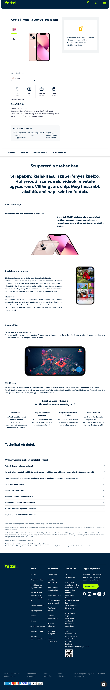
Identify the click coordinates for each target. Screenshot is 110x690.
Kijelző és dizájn (13, 204)
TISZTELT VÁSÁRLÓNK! (70, 576)
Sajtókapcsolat (36, 611)
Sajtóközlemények (37, 605)
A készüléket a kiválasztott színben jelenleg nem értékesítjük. (80, 41)
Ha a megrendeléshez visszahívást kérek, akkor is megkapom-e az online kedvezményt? (41, 478)
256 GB (54, 93)
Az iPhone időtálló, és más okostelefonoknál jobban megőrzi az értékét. (68, 422)
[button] (104, 684)
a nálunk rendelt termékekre (51, 134)
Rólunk (33, 575)
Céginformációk (37, 580)
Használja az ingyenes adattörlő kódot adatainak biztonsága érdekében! (71, 619)
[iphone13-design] (55, 244)
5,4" (17, 93)
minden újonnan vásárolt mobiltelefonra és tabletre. (20, 135)
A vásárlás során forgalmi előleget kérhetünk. (19, 540)
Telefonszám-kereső (53, 609)
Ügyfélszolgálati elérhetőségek (54, 601)
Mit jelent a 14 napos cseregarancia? (20, 502)
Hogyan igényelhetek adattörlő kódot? (21, 515)
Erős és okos (16, 412)
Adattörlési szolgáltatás (52, 632)
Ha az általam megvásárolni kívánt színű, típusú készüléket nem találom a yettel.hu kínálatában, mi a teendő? (50, 472)
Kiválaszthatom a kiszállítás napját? (19, 496)
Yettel (33, 568)
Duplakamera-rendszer (17, 271)
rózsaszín (18, 78)
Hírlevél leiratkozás (52, 624)
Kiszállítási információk (52, 581)
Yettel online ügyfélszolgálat (54, 588)
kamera (41, 95)
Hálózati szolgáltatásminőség (38, 637)
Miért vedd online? (59, 152)
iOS (29, 93)
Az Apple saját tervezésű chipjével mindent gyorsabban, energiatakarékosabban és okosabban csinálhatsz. (16, 422)
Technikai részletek (40, 152)
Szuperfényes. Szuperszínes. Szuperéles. (25, 213)
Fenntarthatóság (93, 412)
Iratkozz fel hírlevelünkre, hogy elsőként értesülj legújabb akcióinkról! (92, 577)
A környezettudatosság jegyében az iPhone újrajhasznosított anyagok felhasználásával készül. (93, 421)
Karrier (33, 621)
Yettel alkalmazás (54, 595)
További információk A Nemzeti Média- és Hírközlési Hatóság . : (72, 638)
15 (29, 95)
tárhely (54, 95)
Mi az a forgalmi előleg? (15, 484)
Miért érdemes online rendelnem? (19, 466)
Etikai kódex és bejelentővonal (36, 586)
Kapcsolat (53, 568)
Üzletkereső (52, 575)
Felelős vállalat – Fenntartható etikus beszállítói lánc (37, 596)
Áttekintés (11, 152)
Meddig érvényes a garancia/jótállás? (20, 508)
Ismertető (24, 152)
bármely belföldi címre (36, 133)
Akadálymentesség (38, 626)
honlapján (69, 644)
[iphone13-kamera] (85, 285)
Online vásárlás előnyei (22, 128)
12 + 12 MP (42, 93)
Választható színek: (18, 73)
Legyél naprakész (91, 568)
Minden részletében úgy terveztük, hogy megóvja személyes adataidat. (42, 422)
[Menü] (103, 2)
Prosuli (33, 616)
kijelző (17, 95)
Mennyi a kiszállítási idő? (15, 490)
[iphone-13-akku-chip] (55, 361)
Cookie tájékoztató (52, 640)
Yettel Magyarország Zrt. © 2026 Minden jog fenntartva (89, 674)
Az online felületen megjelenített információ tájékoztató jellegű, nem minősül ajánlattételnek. (34, 523)
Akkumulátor (11, 325)
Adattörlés (70, 568)
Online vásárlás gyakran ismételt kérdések (26, 459)
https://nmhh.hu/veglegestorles (77, 646)
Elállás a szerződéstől (53, 617)
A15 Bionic (10, 382)
